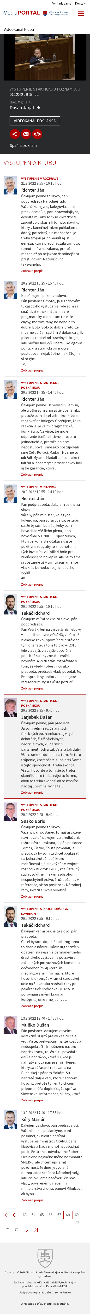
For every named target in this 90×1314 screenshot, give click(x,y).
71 (8, 1229)
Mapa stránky (61, 1303)
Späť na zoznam (23, 145)
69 (77, 1214)
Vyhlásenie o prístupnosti (36, 1303)
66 (51, 1214)
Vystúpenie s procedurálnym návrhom (45, 911)
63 (25, 1214)
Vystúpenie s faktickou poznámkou (40, 385)
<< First (8, 1214)
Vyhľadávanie (61, 3)
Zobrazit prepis (32, 271)
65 (42, 1214)
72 (16, 1229)
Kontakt (80, 3)
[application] (45, 57)
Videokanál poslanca (35, 121)
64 (33, 1214)
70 (77, 1222)
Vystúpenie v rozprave (39, 178)
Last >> (33, 1229)
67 (59, 1214)
